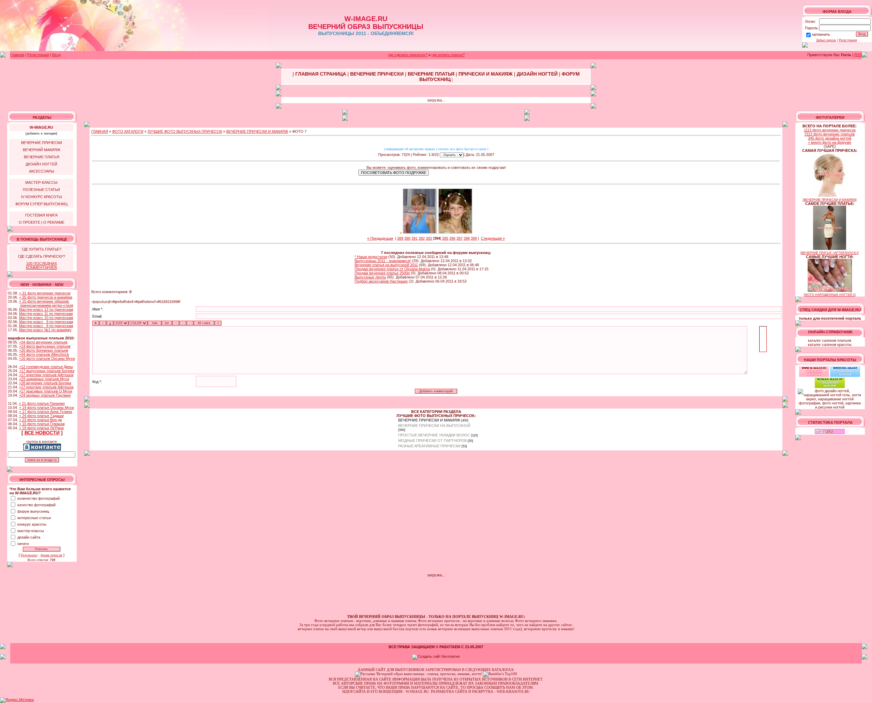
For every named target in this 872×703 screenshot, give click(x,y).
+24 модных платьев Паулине (45, 395)
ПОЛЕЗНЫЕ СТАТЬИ (41, 190)
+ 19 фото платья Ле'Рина (41, 428)
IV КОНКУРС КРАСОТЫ (41, 197)
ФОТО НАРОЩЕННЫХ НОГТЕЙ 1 (830, 295)
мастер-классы (30, 531)
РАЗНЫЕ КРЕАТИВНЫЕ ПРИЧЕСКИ (429, 446)
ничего (23, 544)
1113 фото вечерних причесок (830, 130)
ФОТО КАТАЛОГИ (127, 131)
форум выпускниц (33, 511)
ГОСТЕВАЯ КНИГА (41, 215)
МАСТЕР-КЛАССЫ (41, 182)
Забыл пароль (826, 40)
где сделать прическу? (407, 55)
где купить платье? (448, 55)
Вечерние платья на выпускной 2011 (386, 265)
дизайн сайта (28, 537)
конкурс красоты (31, 524)
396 (452, 238)
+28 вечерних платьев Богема (45, 383)
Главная (17, 55)
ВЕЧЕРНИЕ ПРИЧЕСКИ (41, 143)
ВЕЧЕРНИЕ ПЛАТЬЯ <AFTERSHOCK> (829, 253)
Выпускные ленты (370, 277)
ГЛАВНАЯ (99, 131)
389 (400, 238)
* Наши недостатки (371, 257)
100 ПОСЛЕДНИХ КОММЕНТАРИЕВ (41, 265)
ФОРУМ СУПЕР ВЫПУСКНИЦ (41, 204)
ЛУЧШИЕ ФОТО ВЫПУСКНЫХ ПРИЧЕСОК (184, 131)
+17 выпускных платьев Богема (46, 371)
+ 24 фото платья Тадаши (41, 416)
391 (414, 238)
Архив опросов (51, 555)
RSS (858, 55)
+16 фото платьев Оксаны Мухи (47, 358)
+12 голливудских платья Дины (46, 367)
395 (445, 238)
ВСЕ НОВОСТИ (42, 432)
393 (429, 238)
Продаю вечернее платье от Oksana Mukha (392, 269)
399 (474, 238)
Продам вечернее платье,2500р (382, 273)
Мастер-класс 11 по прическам (46, 313)
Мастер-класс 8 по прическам (46, 326)
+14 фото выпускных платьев (45, 346)
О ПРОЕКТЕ (29, 222)
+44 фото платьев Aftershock (44, 354)
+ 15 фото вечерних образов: (44, 301)
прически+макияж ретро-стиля (46, 305)
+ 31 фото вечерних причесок (45, 293)
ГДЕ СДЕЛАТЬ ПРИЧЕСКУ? (41, 256)
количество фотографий (38, 498)
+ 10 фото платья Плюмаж (42, 424)
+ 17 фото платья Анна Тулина (45, 412)
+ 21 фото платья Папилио (42, 403)
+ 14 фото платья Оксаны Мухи (46, 407)
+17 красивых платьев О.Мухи (45, 391)
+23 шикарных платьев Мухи (44, 379)
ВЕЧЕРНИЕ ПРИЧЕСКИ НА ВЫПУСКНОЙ (434, 426)
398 (467, 238)
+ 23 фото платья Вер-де (40, 420)
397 (459, 238)
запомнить (821, 34)
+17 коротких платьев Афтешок (46, 375)
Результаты (29, 555)
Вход (56, 55)
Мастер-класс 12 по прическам (46, 309)
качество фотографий (36, 505)
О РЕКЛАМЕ (53, 222)
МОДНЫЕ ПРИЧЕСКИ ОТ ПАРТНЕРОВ (432, 440)
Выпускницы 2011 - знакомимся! (383, 261)
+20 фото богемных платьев (43, 350)
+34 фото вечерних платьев (43, 342)
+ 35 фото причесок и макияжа (45, 297)
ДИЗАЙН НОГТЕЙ (41, 164)
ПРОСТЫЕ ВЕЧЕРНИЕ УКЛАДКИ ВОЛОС (434, 435)
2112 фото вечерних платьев (830, 134)
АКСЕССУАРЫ (41, 171)
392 (422, 238)
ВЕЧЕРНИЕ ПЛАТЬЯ (41, 157)
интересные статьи (34, 518)
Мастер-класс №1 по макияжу (45, 330)
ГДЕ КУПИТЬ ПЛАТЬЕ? (41, 249)
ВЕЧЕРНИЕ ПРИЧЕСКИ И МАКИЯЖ (257, 131)
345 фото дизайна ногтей (829, 138)
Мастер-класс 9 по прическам (46, 322)
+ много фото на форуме (829, 142)
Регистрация (848, 40)
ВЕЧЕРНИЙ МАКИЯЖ (41, 150)
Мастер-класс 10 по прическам (46, 318)
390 (407, 238)
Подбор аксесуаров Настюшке (381, 281)
